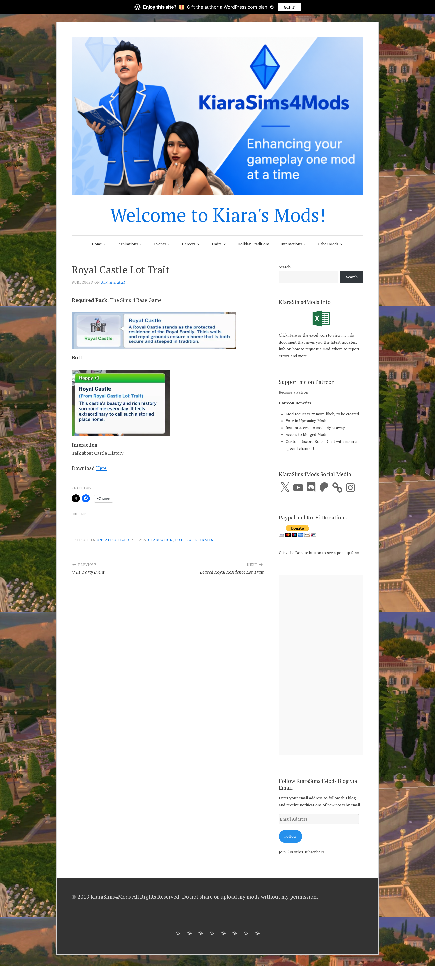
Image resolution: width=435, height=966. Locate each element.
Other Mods (328, 243)
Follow (290, 836)
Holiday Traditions (254, 243)
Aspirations (128, 243)
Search (285, 266)
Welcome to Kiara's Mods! (217, 214)
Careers (188, 243)
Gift (289, 7)
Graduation (160, 540)
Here (101, 468)
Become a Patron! (294, 392)
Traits (216, 243)
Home (97, 243)
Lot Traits (186, 540)
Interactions (291, 243)
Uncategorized (113, 540)
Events (160, 243)
